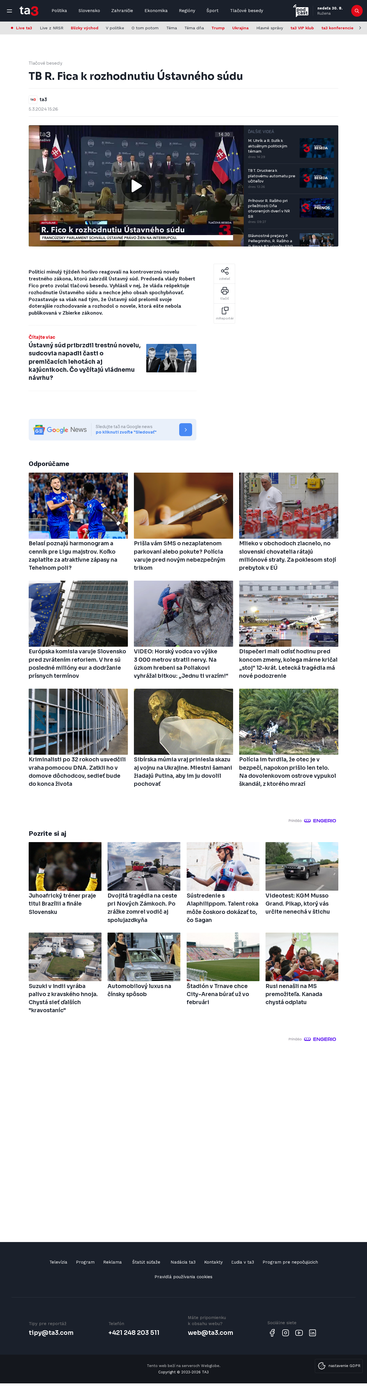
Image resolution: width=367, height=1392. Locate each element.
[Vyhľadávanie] (357, 11)
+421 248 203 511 (133, 1333)
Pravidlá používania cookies (183, 1276)
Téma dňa (194, 28)
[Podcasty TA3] (301, 10)
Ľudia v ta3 (242, 1262)
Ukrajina (240, 28)
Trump (218, 28)
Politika (59, 10)
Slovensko (89, 10)
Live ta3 (24, 28)
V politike (115, 28)
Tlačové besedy (246, 10)
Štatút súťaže (146, 1262)
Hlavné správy (269, 28)
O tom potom (145, 28)
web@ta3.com (210, 1333)
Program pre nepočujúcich (290, 1262)
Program (85, 1262)
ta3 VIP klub (302, 28)
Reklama (112, 1262)
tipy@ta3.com (51, 1333)
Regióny (187, 10)
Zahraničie (122, 10)
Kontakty (213, 1262)
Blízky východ (84, 28)
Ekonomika (156, 10)
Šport (212, 10)
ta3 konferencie (337, 28)
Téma (171, 28)
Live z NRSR (51, 28)
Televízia (58, 1262)
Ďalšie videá (261, 132)
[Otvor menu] (9, 11)
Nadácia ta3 (183, 1262)
